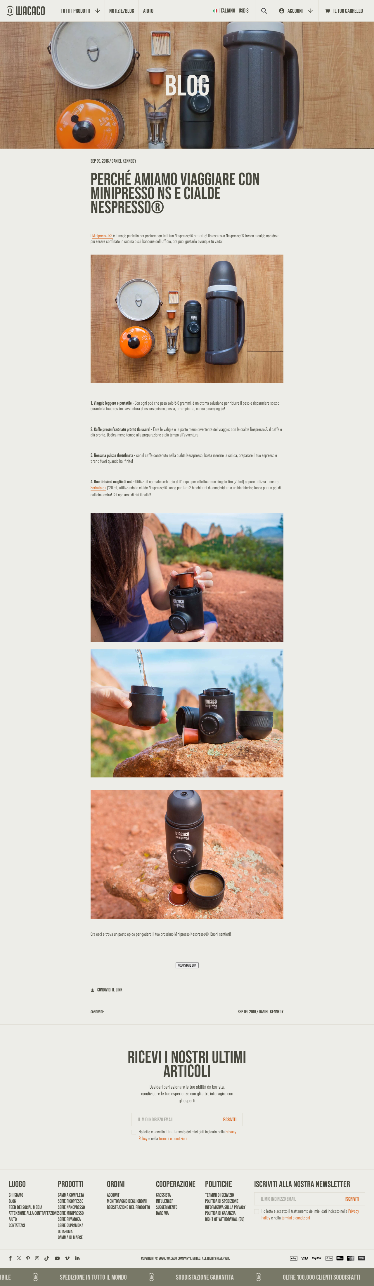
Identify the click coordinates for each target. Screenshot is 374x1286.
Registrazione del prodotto (126, 1207)
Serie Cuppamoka (70, 1225)
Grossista (163, 1195)
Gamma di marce (70, 1237)
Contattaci (17, 1225)
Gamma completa (71, 1195)
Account (113, 1195)
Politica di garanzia (220, 1213)
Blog (12, 1201)
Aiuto (13, 1219)
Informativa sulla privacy (225, 1207)
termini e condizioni (173, 1138)
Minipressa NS (102, 235)
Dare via (162, 1213)
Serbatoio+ (98, 487)
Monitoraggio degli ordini (126, 1201)
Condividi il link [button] (109, 990)
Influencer (164, 1201)
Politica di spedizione (221, 1201)
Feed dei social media (25, 1207)
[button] (232, 10)
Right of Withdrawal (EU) (224, 1219)
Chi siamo (16, 1195)
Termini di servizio (219, 1195)
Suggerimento (166, 1207)
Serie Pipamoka (69, 1219)
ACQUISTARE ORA (187, 965)
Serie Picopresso (70, 1201)
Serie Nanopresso (71, 1207)
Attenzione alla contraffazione (28, 1213)
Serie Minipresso (71, 1213)
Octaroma (65, 1231)
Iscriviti (229, 1119)
